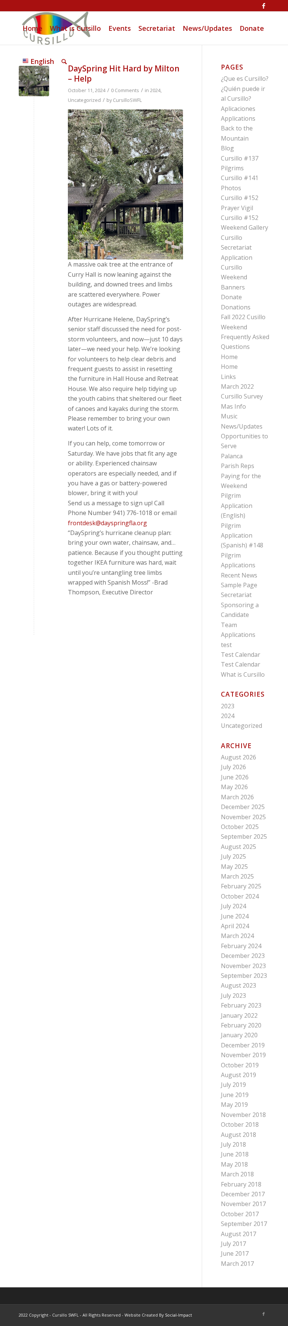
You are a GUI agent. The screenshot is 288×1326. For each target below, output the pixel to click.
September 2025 (244, 836)
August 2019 (238, 1075)
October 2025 (240, 827)
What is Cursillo (243, 674)
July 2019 (233, 1085)
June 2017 (235, 1253)
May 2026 (234, 787)
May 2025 (234, 866)
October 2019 (240, 1065)
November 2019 (243, 1055)
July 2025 (233, 856)
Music (229, 416)
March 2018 (237, 1174)
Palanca (232, 456)
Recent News (239, 575)
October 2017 (240, 1214)
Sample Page (239, 585)
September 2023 (244, 975)
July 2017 (233, 1244)
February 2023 (241, 1005)
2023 (227, 706)
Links (228, 377)
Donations (235, 307)
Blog (227, 148)
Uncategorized (84, 100)
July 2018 (233, 1144)
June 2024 (235, 916)
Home (229, 357)
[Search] (64, 61)
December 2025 (243, 807)
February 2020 (241, 1025)
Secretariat (236, 595)
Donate (231, 297)
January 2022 (239, 1015)
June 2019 (235, 1095)
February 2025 (241, 886)
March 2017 (237, 1263)
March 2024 (237, 936)
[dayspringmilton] (34, 81)
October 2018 (240, 1124)
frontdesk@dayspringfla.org (107, 523)
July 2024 (233, 906)
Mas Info (233, 406)
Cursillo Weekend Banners (234, 277)
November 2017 (243, 1204)
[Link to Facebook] (263, 5)
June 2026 (235, 777)
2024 (155, 90)
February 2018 (241, 1184)
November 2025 (243, 817)
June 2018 (235, 1154)
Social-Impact (178, 1315)
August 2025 (238, 847)
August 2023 (238, 985)
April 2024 (235, 926)
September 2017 (244, 1224)
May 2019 (234, 1104)
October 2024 (240, 896)
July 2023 (233, 995)
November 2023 (243, 966)
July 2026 (233, 767)
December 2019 (243, 1045)
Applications (238, 118)
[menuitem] (32, 28)
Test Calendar (240, 654)
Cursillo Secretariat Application (236, 247)
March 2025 (237, 876)
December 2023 (243, 956)
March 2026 (237, 797)
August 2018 (238, 1135)
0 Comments (125, 90)
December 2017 (243, 1194)
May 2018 (234, 1164)
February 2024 (241, 946)
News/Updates (241, 426)
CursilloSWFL (127, 100)
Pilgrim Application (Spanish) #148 (242, 535)
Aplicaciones (238, 109)
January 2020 (239, 1035)
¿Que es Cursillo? (244, 78)
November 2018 (243, 1115)
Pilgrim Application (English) (236, 505)
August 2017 (238, 1234)
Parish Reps (237, 466)
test (226, 645)
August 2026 (238, 757)
